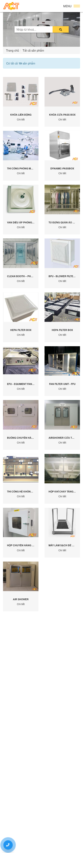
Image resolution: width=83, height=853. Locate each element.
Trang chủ (12, 50)
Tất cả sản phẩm (33, 50)
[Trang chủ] (11, 6)
